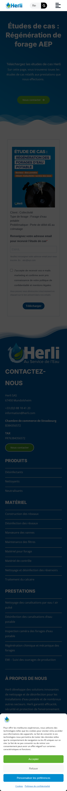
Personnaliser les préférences (33, 777)
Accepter (34, 759)
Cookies (19, 786)
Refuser (33, 768)
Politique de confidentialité (37, 786)
